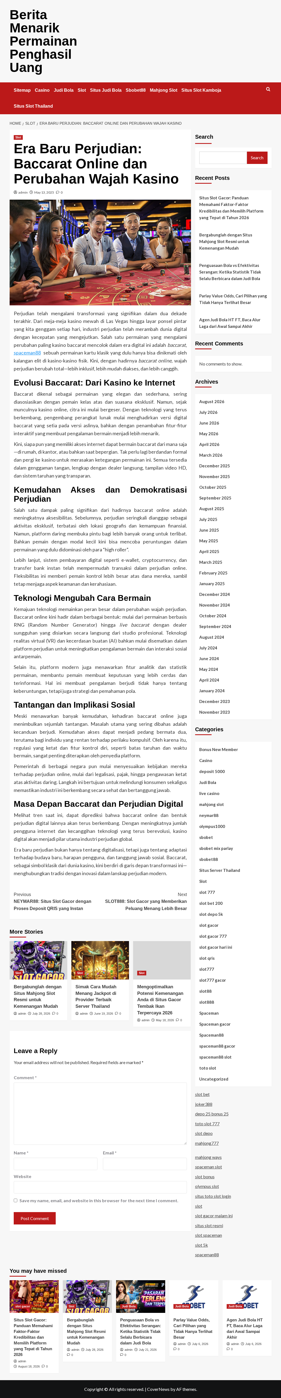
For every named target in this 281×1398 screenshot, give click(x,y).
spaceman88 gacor (217, 1045)
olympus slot (207, 1186)
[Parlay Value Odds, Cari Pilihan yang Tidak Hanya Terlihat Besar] (193, 1296)
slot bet (202, 1094)
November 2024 (214, 604)
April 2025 (209, 551)
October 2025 (212, 487)
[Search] (268, 89)
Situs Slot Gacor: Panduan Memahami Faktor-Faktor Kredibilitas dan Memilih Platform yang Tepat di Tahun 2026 (231, 207)
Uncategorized (213, 1078)
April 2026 (209, 444)
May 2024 (208, 669)
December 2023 (214, 701)
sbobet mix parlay (216, 848)
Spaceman (209, 1013)
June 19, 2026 (103, 1013)
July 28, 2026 (41, 1013)
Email (110, 1152)
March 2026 (210, 455)
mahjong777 (207, 1143)
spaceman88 (27, 353)
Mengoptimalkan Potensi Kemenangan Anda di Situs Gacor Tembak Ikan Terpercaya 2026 (160, 999)
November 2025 (214, 476)
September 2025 (215, 497)
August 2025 (211, 508)
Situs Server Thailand (219, 870)
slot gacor (208, 925)
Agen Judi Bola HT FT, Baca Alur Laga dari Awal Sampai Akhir (229, 323)
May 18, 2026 (165, 1020)
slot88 (205, 991)
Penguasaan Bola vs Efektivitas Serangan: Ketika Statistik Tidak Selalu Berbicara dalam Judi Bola (230, 272)
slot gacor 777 (213, 936)
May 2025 (208, 540)
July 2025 (208, 519)
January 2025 (212, 583)
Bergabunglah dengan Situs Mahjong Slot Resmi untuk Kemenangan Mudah (225, 241)
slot (198, 1206)
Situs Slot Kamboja (201, 90)
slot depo (204, 1133)
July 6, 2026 (200, 1344)
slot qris (207, 958)
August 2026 (211, 401)
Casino (42, 90)
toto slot (207, 1067)
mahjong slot (211, 804)
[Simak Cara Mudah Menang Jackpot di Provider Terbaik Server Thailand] (100, 960)
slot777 (206, 969)
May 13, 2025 (44, 192)
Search (204, 137)
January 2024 (212, 690)
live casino (209, 793)
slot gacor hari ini (215, 947)
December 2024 (214, 594)
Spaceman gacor (215, 1024)
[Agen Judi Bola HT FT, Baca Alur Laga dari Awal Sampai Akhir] (247, 1296)
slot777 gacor (212, 980)
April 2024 (209, 679)
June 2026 (209, 422)
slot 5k (201, 1245)
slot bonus (205, 1176)
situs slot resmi (209, 1225)
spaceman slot (208, 1166)
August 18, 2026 (29, 1366)
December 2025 (214, 465)
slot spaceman (208, 1235)
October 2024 (212, 615)
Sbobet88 (136, 90)
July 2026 (208, 412)
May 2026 (208, 433)
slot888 (206, 1002)
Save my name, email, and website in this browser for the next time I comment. (98, 1200)
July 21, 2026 (148, 1349)
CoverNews (158, 1389)
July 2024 (208, 647)
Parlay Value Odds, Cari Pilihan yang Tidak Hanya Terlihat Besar (233, 299)
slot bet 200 (211, 903)
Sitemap (22, 90)
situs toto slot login (213, 1196)
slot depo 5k (211, 914)
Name (21, 1152)
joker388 (203, 1104)
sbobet (206, 837)
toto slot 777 (207, 1123)
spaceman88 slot (215, 1056)
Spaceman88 (211, 1035)
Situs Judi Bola (106, 90)
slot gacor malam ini (214, 1215)
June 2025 (209, 530)
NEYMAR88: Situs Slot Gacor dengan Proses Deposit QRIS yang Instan (52, 901)
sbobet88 (208, 859)
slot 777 (207, 892)
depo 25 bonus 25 (212, 1113)
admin (23, 192)
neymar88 (208, 815)
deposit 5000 (212, 771)
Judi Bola (64, 90)
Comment (25, 1077)
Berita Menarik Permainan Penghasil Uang (43, 41)
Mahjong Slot (163, 90)
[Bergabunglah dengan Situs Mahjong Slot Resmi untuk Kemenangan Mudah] (38, 960)
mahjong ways (208, 1157)
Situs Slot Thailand (33, 106)
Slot (82, 90)
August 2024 (211, 637)
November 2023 (214, 712)
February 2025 (213, 572)
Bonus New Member (218, 749)
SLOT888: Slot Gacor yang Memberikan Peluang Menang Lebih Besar (146, 901)
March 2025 (210, 562)
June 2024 (209, 658)
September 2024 (215, 626)
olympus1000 (212, 826)
